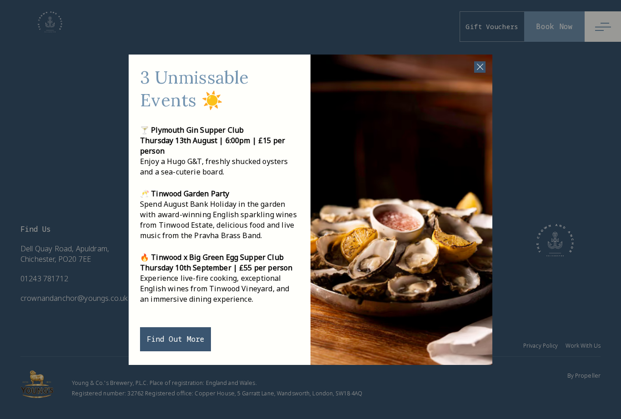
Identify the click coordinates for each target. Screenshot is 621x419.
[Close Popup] (480, 67)
